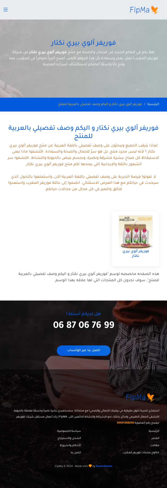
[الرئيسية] (145, 9)
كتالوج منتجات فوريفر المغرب (141, 452)
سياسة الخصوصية (69, 431)
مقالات (154, 445)
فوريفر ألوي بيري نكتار (135, 254)
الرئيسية (153, 104)
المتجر (155, 438)
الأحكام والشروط (70, 445)
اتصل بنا (76, 452)
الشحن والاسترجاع (69, 438)
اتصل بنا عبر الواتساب (83, 350)
